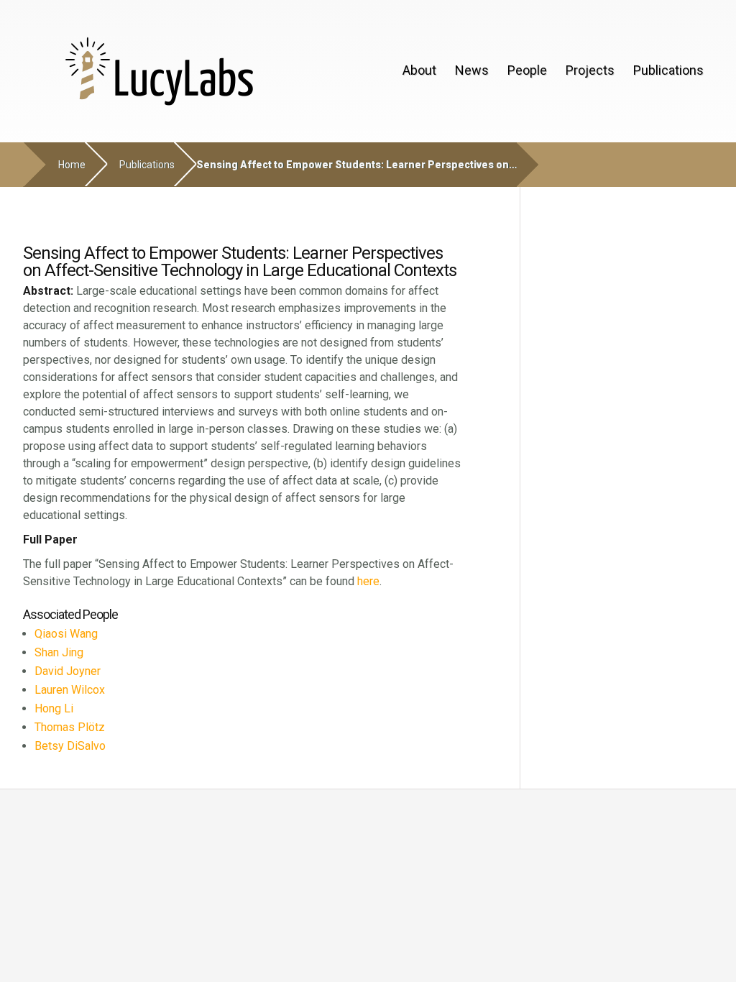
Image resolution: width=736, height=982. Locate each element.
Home (72, 164)
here (368, 581)
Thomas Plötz (69, 727)
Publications (668, 70)
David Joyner (67, 671)
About (419, 70)
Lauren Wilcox (69, 690)
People (527, 70)
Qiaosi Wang (66, 634)
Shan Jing (58, 652)
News (472, 70)
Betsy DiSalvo (70, 746)
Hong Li (53, 708)
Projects (590, 70)
